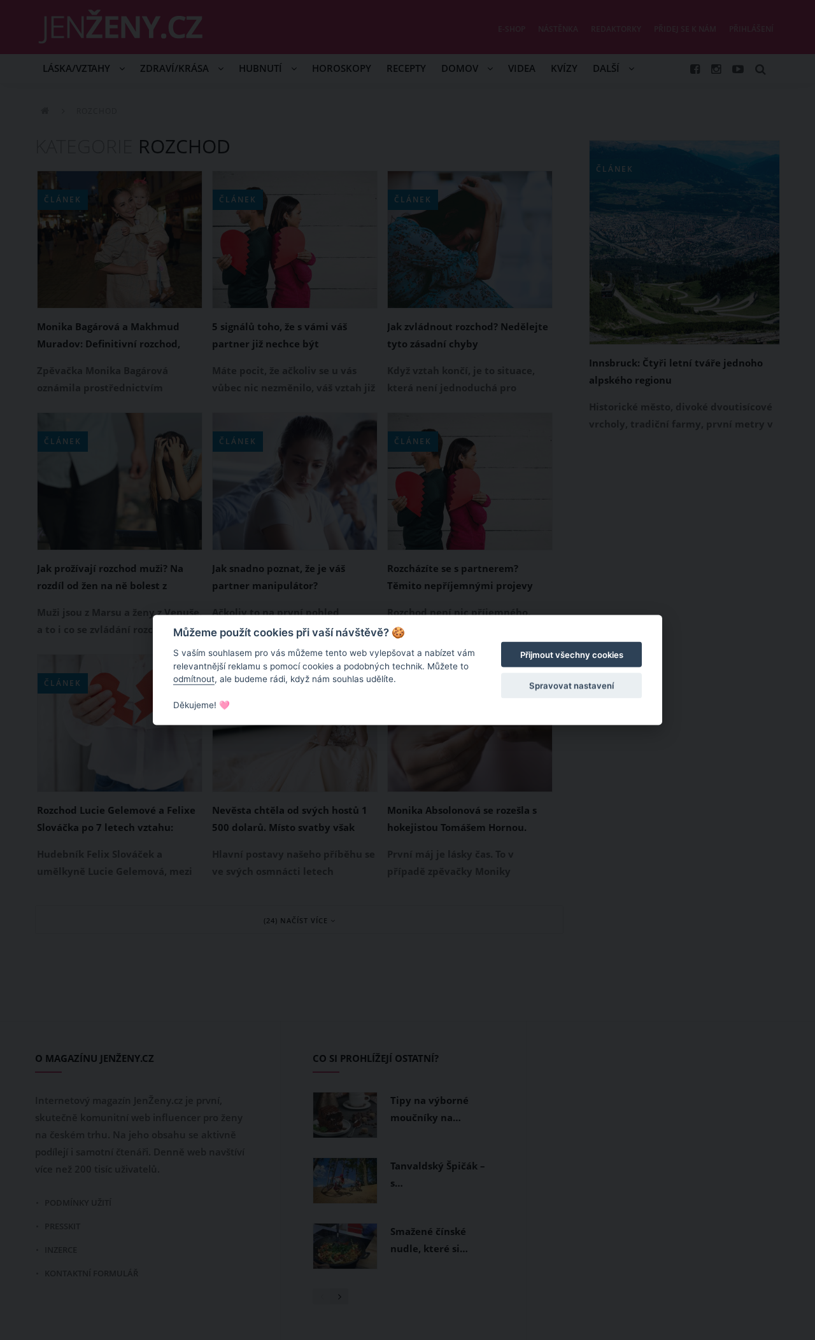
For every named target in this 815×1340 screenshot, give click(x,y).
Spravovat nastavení (571, 685)
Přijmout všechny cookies (571, 655)
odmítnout (194, 679)
